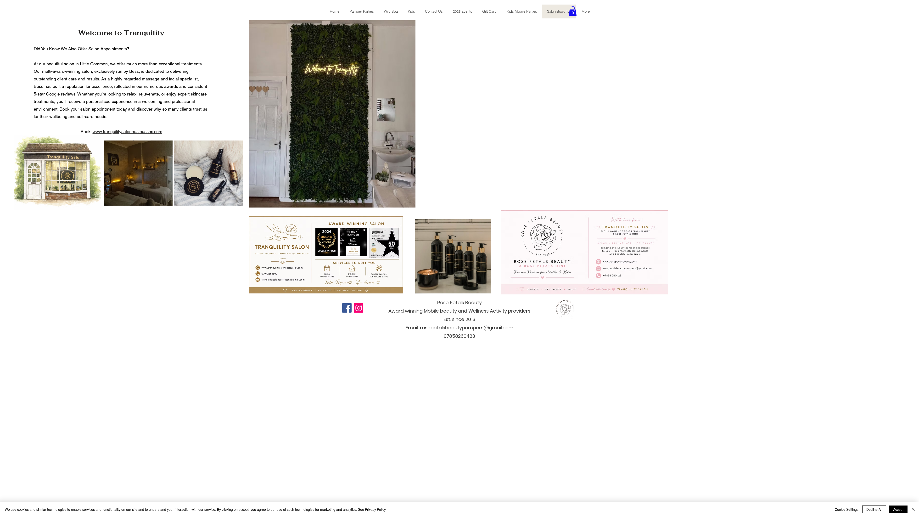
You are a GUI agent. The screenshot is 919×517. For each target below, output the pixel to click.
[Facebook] (347, 308)
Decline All (874, 509)
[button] (573, 11)
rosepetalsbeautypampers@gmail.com (466, 327)
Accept (898, 509)
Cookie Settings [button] (846, 509)
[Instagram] (358, 308)
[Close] (913, 509)
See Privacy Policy (372, 509)
